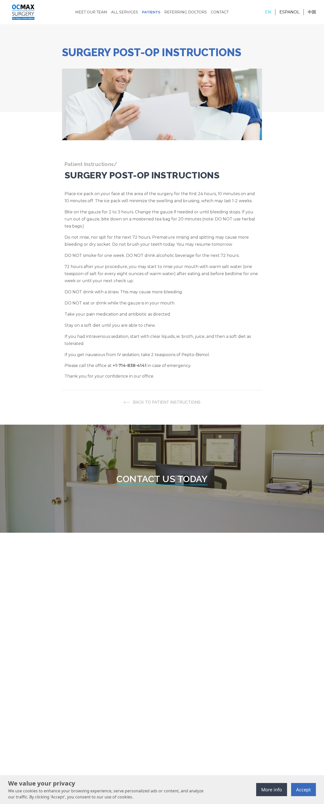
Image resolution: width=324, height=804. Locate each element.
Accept (303, 790)
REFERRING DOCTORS (185, 12)
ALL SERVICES (124, 12)
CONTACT (220, 12)
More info (271, 790)
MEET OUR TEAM (91, 12)
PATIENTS (151, 12)
